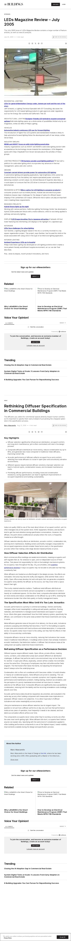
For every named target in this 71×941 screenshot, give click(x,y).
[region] (35, 327)
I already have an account (35, 345)
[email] (42, 43)
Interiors (7, 14)
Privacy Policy (8, 938)
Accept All (62, 937)
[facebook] (29, 43)
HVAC (5, 400)
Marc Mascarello (10, 425)
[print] (66, 43)
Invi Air (43, 753)
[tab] (9, 323)
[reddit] (38, 43)
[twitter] (35, 43)
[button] (5, 4)
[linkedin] (32, 43)
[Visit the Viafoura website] (62, 331)
